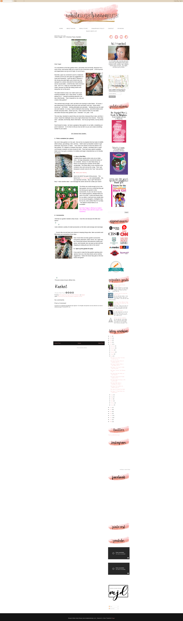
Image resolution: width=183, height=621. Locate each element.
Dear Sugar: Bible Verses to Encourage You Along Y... (116, 383)
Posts (111, 606)
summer (80, 296)
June (112, 394)
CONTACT (111, 28)
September (113, 352)
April (112, 398)
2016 (111, 407)
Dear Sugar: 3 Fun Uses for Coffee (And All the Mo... (117, 368)
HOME (61, 28)
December (113, 346)
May (112, 396)
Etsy (64, 296)
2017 (111, 344)
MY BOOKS (121, 28)
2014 (111, 411)
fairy (66, 296)
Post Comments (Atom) (82, 347)
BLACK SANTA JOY (91, 31)
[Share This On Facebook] (66, 293)
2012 (111, 415)
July (112, 356)
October (112, 350)
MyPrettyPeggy (84, 178)
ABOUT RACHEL (71, 28)
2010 (111, 419)
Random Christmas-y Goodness (120, 317)
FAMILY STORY (83, 28)
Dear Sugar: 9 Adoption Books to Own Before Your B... (117, 365)
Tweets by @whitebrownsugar (114, 434)
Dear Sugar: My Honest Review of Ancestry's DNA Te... (117, 361)
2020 (111, 338)
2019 (111, 340)
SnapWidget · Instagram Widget (125, 469)
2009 (111, 421)
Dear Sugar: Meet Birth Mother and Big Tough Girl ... (117, 374)
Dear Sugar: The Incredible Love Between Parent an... (117, 387)
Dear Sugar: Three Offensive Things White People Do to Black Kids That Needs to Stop (121, 303)
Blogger (113, 618)
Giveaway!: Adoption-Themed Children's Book (119, 285)
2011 (111, 417)
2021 (111, 336)
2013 (111, 413)
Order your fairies (81, 172)
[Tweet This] (69, 293)
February (113, 402)
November (113, 348)
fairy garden (70, 296)
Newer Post (57, 343)
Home (79, 343)
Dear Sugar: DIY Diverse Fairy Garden (118, 389)
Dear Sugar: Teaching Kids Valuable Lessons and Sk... (117, 377)
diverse (59, 296)
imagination (75, 296)
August (112, 354)
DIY (62, 296)
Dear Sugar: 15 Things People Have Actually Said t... (118, 392)
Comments (112, 608)
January (112, 404)
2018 (111, 342)
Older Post (101, 343)
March (112, 400)
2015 (111, 409)
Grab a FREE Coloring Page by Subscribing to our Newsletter (117, 90)
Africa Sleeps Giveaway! (118, 310)
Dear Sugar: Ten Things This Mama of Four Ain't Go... (118, 358)
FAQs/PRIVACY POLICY (97, 28)
